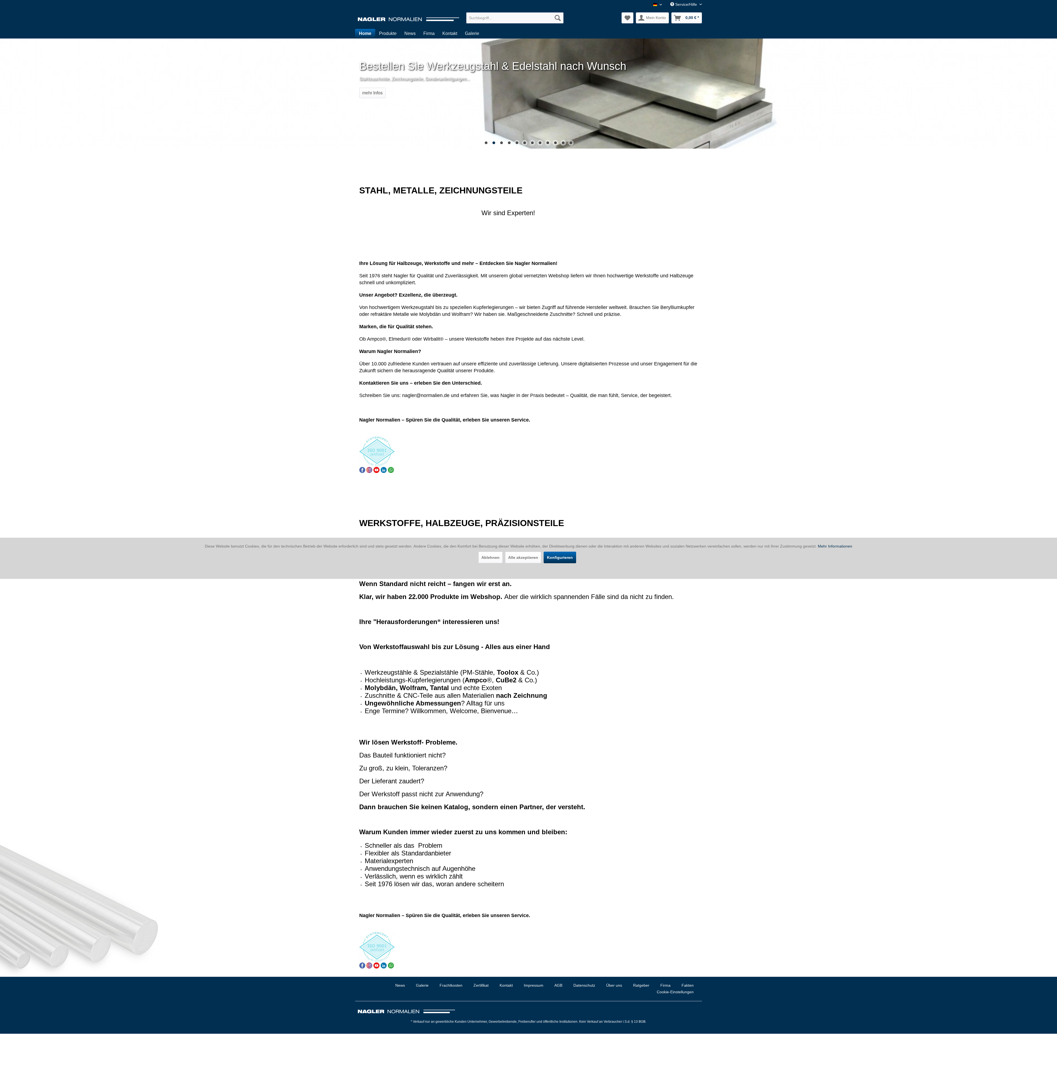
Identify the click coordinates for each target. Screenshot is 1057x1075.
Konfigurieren (560, 557)
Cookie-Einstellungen (675, 992)
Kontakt (506, 985)
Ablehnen (490, 557)
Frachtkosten (451, 985)
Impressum (533, 985)
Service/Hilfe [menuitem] (686, 4)
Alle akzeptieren (523, 557)
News (400, 985)
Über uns (614, 985)
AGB (558, 985)
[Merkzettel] (627, 17)
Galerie (422, 985)
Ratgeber (641, 985)
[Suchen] (557, 17)
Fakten (688, 985)
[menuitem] (514, 17)
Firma (665, 985)
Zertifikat (481, 985)
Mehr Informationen (835, 546)
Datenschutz (584, 985)
